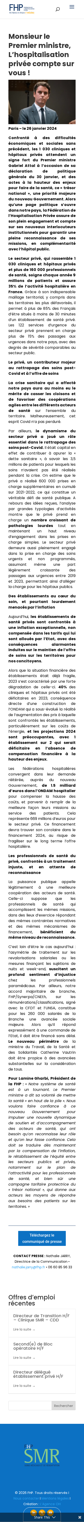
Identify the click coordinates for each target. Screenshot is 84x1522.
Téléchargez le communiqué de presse (42, 1238)
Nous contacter (26, 1498)
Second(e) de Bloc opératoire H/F (32, 1346)
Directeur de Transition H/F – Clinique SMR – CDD (41, 1318)
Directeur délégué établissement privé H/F (38, 1374)
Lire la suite (22, 1329)
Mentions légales (55, 1498)
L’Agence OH (50, 1504)
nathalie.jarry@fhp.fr (28, 1267)
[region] (42, 1455)
